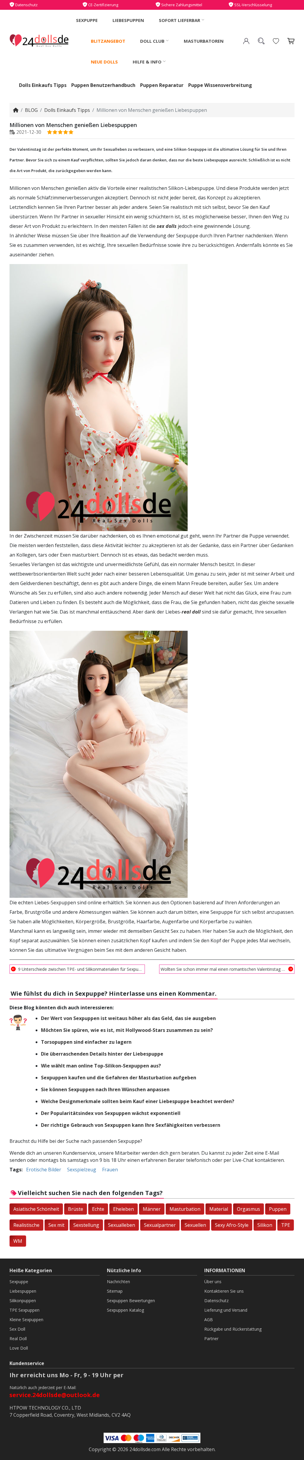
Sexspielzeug (81, 1169)
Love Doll (19, 1348)
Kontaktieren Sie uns (224, 1291)
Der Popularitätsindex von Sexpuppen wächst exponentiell (110, 1113)
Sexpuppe (87, 20)
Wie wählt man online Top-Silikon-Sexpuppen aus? (101, 1065)
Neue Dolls (104, 62)
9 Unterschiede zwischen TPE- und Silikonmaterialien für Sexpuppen (80, 969)
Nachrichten (118, 1281)
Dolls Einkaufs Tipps (42, 85)
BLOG (31, 110)
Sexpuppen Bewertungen (131, 1300)
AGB (208, 1319)
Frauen (110, 1169)
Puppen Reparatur (161, 85)
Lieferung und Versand (225, 1310)
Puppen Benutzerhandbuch (103, 85)
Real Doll (18, 1338)
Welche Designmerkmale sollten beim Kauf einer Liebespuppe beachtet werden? (137, 1101)
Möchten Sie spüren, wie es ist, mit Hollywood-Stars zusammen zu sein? (127, 1030)
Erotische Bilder (43, 1169)
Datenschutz (216, 1300)
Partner (211, 1338)
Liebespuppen (128, 20)
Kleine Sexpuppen (26, 1319)
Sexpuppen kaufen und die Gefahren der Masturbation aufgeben (118, 1077)
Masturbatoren (204, 41)
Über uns (212, 1281)
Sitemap (115, 1291)
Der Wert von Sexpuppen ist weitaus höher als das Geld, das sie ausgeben (128, 1018)
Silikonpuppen (23, 1300)
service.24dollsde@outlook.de (55, 1395)
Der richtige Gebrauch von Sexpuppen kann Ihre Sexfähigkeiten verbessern (130, 1125)
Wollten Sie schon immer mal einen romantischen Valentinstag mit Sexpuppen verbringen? (227, 969)
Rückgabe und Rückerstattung (233, 1329)
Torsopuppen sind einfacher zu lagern (86, 1042)
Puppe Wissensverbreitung (220, 85)
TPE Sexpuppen (24, 1310)
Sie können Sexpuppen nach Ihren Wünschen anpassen (105, 1089)
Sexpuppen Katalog (125, 1310)
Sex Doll (17, 1329)
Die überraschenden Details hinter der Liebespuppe (102, 1054)
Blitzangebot (108, 41)
